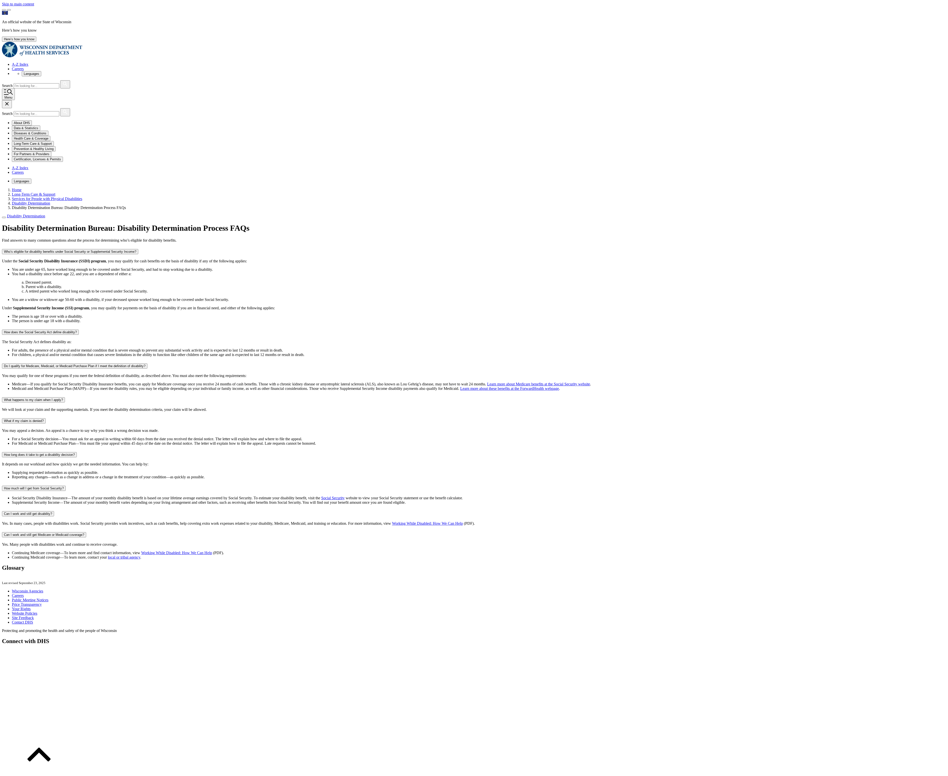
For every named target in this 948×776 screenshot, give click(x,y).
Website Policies (24, 613)
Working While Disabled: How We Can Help (427, 523)
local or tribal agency (124, 557)
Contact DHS (22, 622)
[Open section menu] (4, 217)
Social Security (333, 498)
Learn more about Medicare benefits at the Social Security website (538, 384)
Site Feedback (23, 618)
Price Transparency (27, 604)
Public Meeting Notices (30, 600)
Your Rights (21, 609)
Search (8, 86)
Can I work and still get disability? (28, 514)
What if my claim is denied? (24, 421)
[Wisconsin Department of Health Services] (42, 56)
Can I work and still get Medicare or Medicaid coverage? (44, 535)
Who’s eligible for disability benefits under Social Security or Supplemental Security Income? (70, 251)
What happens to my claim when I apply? (33, 400)
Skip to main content (18, 4)
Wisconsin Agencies (27, 591)
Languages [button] (31, 74)
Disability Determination (26, 216)
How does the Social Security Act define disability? (40, 332)
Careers (18, 69)
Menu (8, 97)
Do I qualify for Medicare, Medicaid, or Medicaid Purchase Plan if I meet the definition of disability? (74, 366)
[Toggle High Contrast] (9, 10)
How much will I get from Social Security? (34, 488)
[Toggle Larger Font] (4, 10)
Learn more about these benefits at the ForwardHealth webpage (509, 388)
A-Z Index (20, 64)
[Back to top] (39, 772)
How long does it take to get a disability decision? (39, 455)
